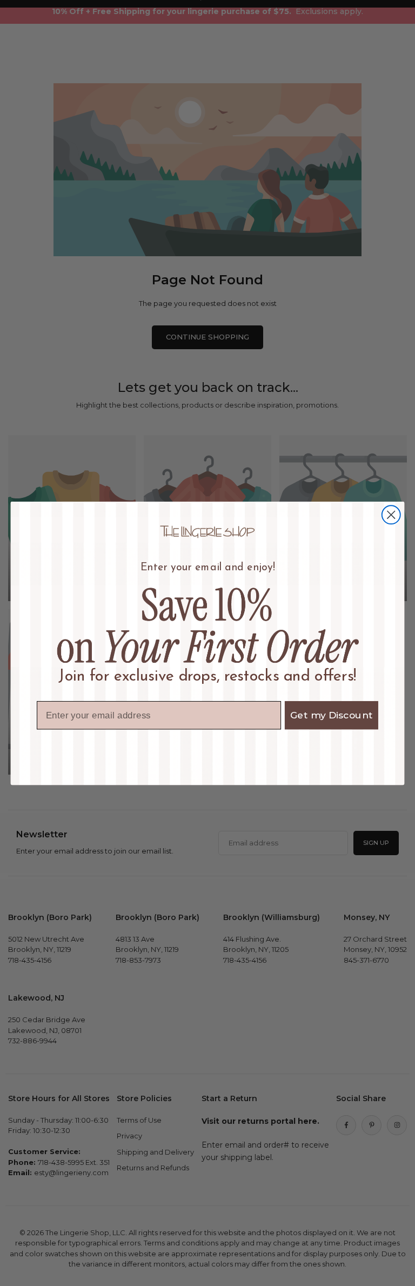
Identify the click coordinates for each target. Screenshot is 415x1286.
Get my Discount (331, 715)
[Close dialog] (391, 514)
